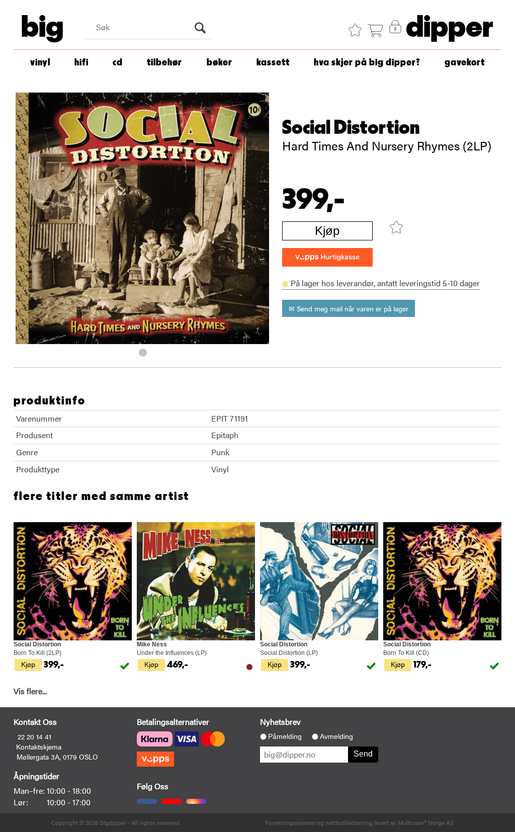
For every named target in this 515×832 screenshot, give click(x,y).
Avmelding (336, 736)
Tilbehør (164, 62)
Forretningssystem (290, 822)
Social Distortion (351, 128)
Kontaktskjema (38, 746)
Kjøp (327, 230)
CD (118, 62)
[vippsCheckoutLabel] (327, 257)
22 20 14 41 (34, 736)
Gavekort (465, 62)
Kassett (273, 62)
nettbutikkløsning (349, 822)
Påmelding (285, 736)
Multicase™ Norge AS (426, 822)
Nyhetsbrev (280, 721)
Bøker (219, 62)
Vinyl (40, 62)
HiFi (81, 62)
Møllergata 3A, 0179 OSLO (57, 757)
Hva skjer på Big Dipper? (367, 62)
